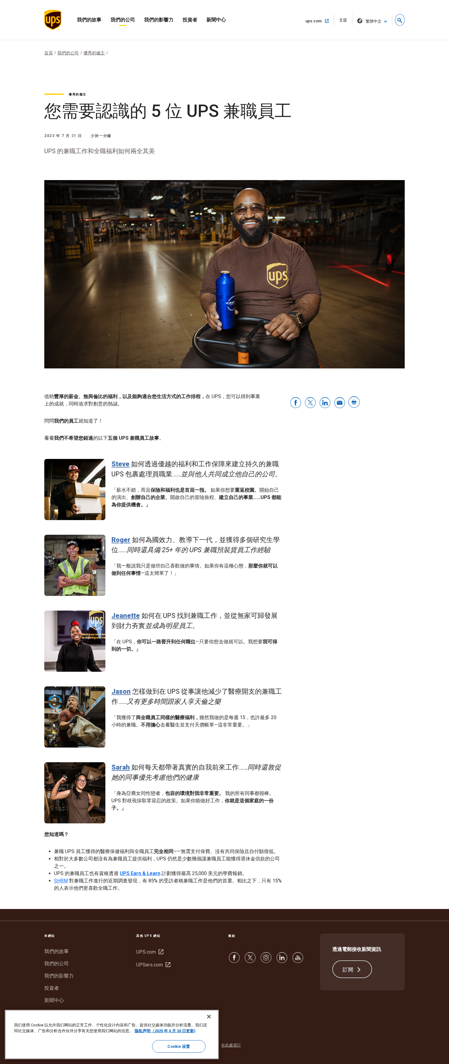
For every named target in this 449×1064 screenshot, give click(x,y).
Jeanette (125, 615)
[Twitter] (250, 960)
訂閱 (349, 970)
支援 (345, 21)
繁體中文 (373, 21)
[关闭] (209, 1016)
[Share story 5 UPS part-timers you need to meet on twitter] (310, 403)
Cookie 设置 (178, 1046)
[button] (400, 20)
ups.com (316, 20)
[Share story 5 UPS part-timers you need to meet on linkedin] (325, 403)
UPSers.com (152, 965)
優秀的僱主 (94, 52)
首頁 (48, 52)
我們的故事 (89, 20)
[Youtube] (298, 960)
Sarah (120, 767)
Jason (121, 691)
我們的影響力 (158, 20)
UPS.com (149, 952)
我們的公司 (123, 20)
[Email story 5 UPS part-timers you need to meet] (340, 403)
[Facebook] (234, 960)
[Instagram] (266, 960)
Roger (120, 540)
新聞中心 (216, 20)
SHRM (61, 881)
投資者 (190, 20)
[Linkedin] (282, 960)
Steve (120, 464)
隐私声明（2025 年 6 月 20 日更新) (165, 1031)
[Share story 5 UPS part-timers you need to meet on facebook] (296, 403)
